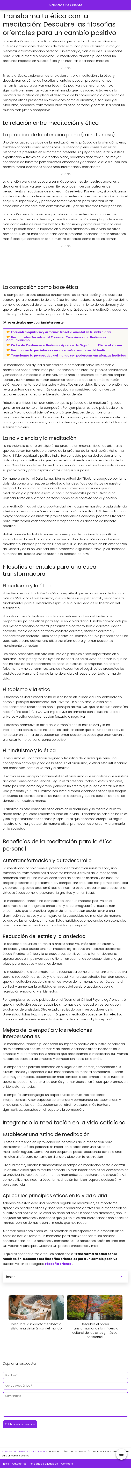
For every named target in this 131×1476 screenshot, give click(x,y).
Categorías (19, 1463)
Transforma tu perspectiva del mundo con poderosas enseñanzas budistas (68, 355)
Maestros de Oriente (65, 5)
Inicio (6, 1463)
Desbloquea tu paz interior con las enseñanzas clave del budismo (60, 350)
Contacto (67, 1463)
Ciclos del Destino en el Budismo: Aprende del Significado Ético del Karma (66, 345)
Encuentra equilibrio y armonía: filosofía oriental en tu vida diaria (61, 332)
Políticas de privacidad (44, 1463)
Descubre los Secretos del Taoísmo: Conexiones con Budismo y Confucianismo (56, 338)
